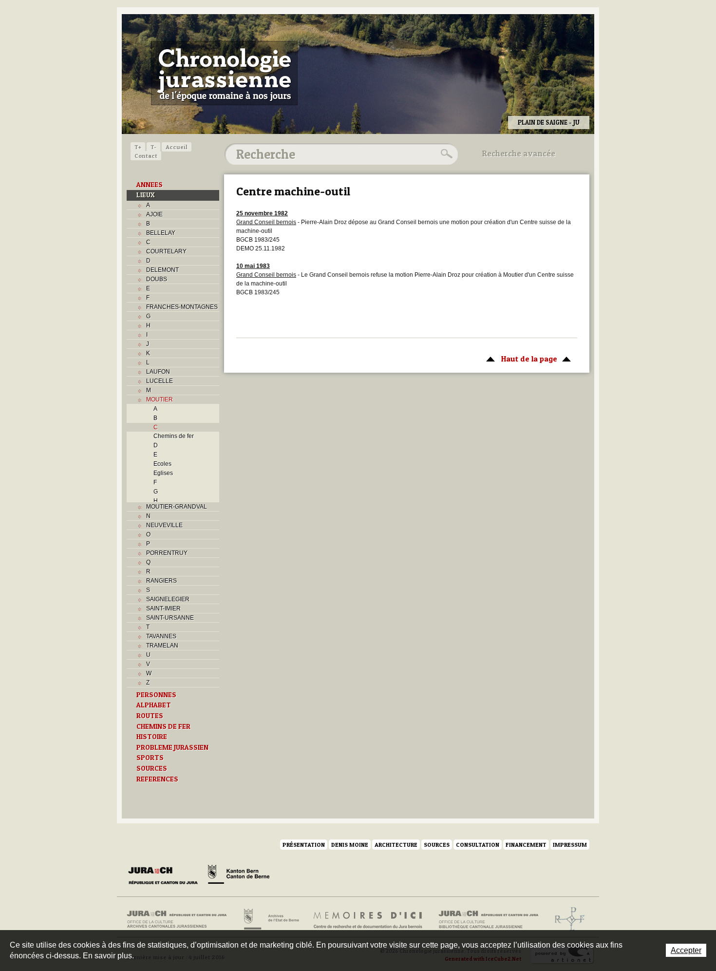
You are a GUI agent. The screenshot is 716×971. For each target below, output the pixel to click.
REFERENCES (157, 779)
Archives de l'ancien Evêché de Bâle (566, 919)
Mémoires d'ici (368, 919)
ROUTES (149, 715)
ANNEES (149, 184)
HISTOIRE (151, 736)
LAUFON (158, 371)
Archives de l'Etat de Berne (270, 919)
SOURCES (151, 768)
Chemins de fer (173, 436)
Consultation (477, 844)
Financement (526, 844)
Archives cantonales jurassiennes (180, 919)
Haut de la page (519, 358)
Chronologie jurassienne (224, 73)
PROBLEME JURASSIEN (172, 747)
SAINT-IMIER (163, 608)
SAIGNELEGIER (167, 599)
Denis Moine (349, 844)
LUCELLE (159, 381)
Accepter (686, 950)
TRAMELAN (162, 645)
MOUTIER (159, 399)
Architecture (396, 844)
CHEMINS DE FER (163, 726)
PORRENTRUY (167, 553)
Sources (437, 844)
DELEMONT (162, 270)
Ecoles (162, 463)
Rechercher (445, 154)
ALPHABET (153, 705)
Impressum (570, 844)
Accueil (177, 147)
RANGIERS (161, 580)
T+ (137, 147)
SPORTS (150, 757)
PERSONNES (156, 694)
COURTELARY (166, 251)
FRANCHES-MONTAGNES (182, 307)
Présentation (304, 844)
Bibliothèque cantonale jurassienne (488, 919)
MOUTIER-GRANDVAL (176, 506)
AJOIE (154, 214)
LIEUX (145, 194)
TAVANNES (161, 636)
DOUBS (156, 279)
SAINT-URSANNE (170, 617)
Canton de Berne (239, 876)
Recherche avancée (518, 153)
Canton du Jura (166, 876)
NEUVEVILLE (164, 525)
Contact (145, 155)
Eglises (163, 473)
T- (153, 147)
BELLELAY (160, 232)
